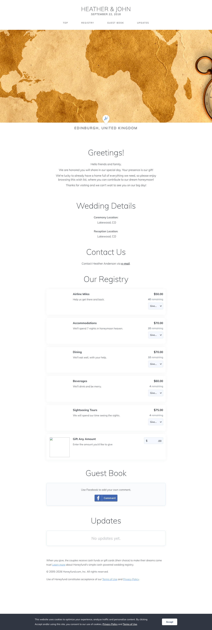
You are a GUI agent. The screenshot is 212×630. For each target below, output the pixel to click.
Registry (87, 23)
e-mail (125, 263)
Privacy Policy (131, 579)
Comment (110, 498)
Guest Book (115, 23)
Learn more (58, 564)
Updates (143, 23)
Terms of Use (109, 579)
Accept (169, 622)
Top (65, 23)
